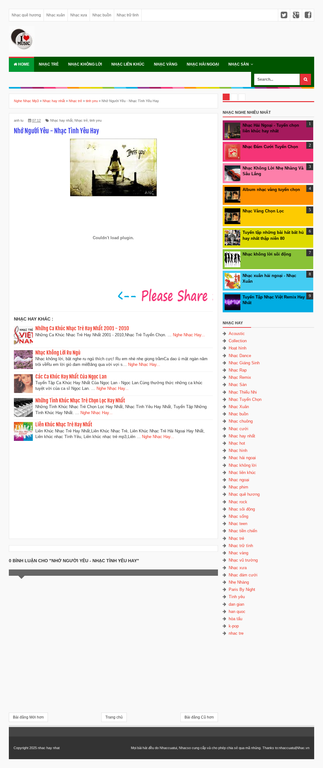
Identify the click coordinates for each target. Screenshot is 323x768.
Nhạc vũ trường (243, 560)
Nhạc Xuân (239, 406)
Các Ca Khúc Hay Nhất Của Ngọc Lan (71, 376)
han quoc (237, 611)
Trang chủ (114, 717)
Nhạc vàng (165, 64)
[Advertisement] (113, 488)
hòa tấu (235, 618)
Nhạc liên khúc (127, 64)
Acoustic (237, 333)
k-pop (234, 626)
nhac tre (236, 633)
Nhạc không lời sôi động (267, 254)
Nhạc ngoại (239, 479)
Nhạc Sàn (238, 64)
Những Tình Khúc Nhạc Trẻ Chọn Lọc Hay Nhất (80, 400)
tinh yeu (96, 120)
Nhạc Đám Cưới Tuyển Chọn (270, 146)
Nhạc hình (238, 450)
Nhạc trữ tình (128, 15)
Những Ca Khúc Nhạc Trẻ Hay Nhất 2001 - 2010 (82, 328)
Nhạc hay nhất (61, 120)
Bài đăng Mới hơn (28, 717)
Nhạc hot (237, 443)
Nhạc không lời (85, 64)
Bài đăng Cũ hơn (199, 717)
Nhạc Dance (240, 355)
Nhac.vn (303, 748)
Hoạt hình (237, 348)
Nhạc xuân (55, 15)
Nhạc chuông (241, 421)
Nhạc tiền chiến (243, 530)
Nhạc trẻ (49, 64)
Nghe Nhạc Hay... (189, 334)
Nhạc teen (238, 523)
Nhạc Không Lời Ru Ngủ (57, 352)
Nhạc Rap (238, 370)
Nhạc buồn (101, 15)
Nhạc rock (238, 501)
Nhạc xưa (78, 15)
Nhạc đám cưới (243, 575)
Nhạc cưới (238, 428)
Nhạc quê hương (26, 15)
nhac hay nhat (49, 748)
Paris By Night (242, 589)
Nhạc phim (238, 487)
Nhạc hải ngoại (203, 64)
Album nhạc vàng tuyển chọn (271, 189)
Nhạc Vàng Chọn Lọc (263, 211)
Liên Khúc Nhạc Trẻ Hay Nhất (63, 424)
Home (23, 64)
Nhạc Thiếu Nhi (243, 392)
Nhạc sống (238, 516)
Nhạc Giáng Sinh (244, 363)
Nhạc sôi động (242, 509)
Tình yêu (237, 596)
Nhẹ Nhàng (239, 582)
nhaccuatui (287, 748)
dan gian (236, 604)
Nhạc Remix (240, 377)
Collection (238, 340)
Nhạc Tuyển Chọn (245, 399)
